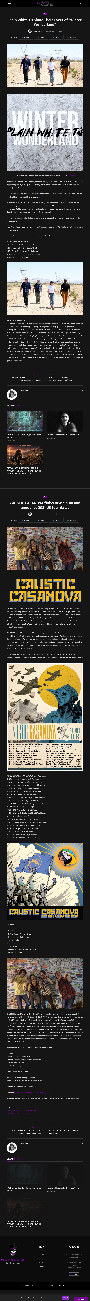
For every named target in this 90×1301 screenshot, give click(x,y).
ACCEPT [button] (65, 1298)
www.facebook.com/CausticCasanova (21, 1110)
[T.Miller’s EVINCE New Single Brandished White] (25, 421)
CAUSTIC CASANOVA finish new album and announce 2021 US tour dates (26, 379)
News (45, 14)
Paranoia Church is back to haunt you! (63, 435)
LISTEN (73, 175)
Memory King (13, 943)
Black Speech (63, 1286)
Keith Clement (38, 31)
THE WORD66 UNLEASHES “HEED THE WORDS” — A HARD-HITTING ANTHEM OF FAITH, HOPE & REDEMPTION (24, 471)
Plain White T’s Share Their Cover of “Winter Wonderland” (64, 1132)
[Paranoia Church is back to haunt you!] (65, 421)
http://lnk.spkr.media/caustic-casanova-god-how (33, 1092)
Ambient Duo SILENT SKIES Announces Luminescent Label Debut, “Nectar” (62, 379)
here (40, 197)
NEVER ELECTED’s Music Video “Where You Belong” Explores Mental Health (26, 1132)
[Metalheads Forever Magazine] (45, 3)
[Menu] (9, 3)
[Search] (81, 3)
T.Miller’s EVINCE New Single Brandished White (24, 436)
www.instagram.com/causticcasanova (21, 1113)
